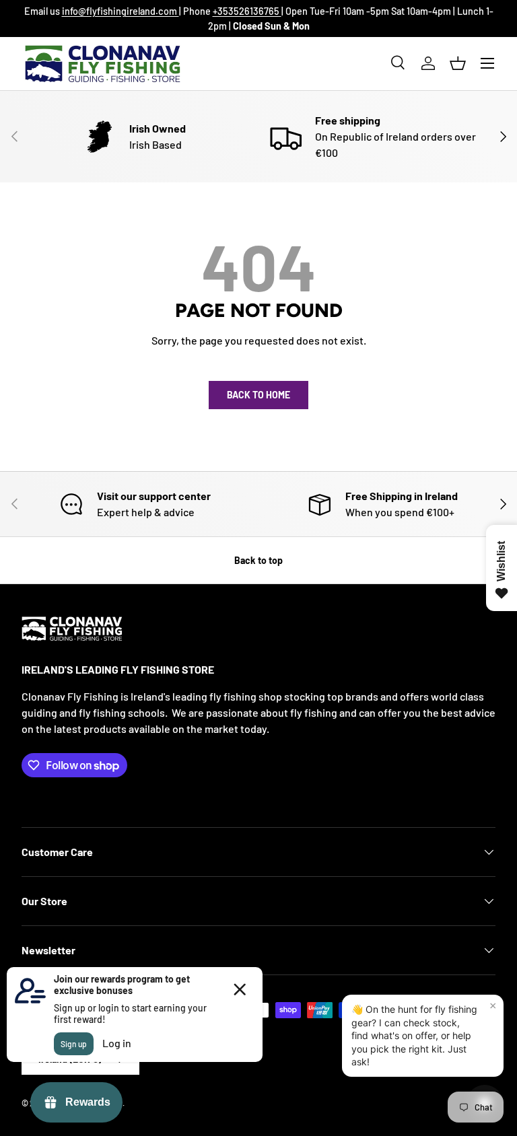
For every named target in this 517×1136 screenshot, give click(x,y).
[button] (458, 63)
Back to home (258, 394)
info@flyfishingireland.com (120, 11)
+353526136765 (247, 11)
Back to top (258, 560)
